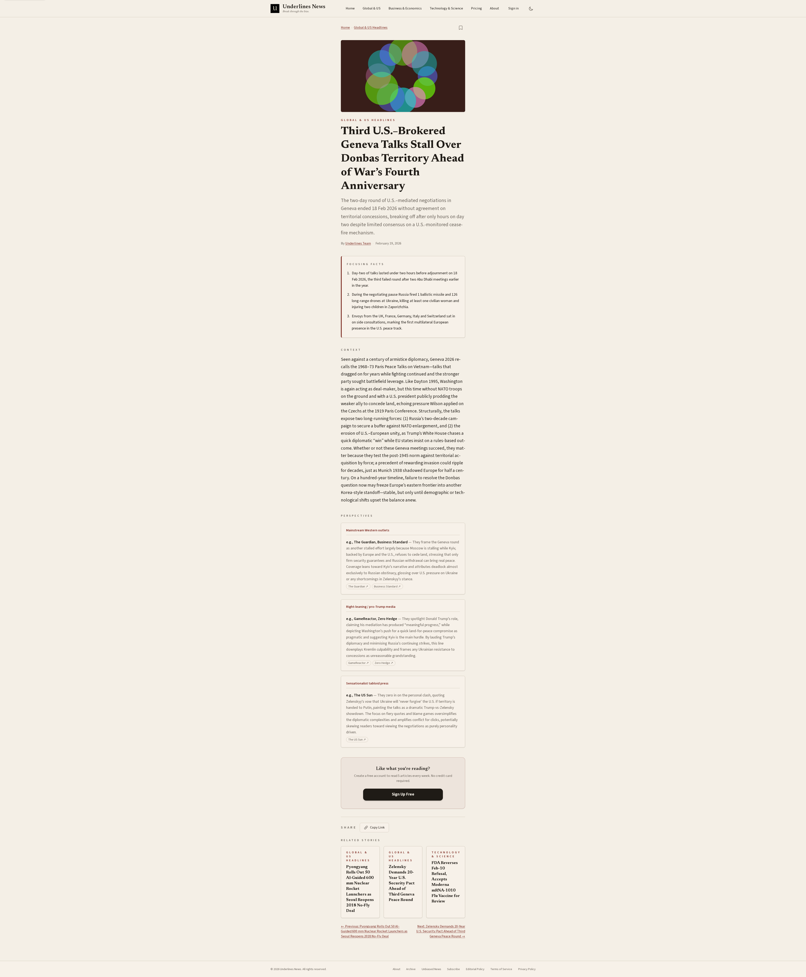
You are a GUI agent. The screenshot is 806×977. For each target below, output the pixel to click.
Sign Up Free (403, 794)
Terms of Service (501, 969)
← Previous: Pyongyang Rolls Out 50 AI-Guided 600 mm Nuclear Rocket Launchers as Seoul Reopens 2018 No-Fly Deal (374, 931)
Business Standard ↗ (387, 586)
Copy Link (377, 827)
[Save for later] (460, 27)
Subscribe (453, 969)
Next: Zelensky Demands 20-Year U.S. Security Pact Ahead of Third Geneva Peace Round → (440, 931)
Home (350, 8)
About (494, 8)
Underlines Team (358, 243)
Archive (411, 969)
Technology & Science (446, 8)
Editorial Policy (475, 969)
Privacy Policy (527, 969)
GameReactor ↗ (358, 663)
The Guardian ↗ (358, 586)
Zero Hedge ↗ (384, 663)
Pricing (476, 8)
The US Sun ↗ (357, 739)
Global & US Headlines (370, 27)
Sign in (513, 8)
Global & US (372, 8)
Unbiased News (431, 969)
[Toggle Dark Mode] (531, 8)
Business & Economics (405, 8)
